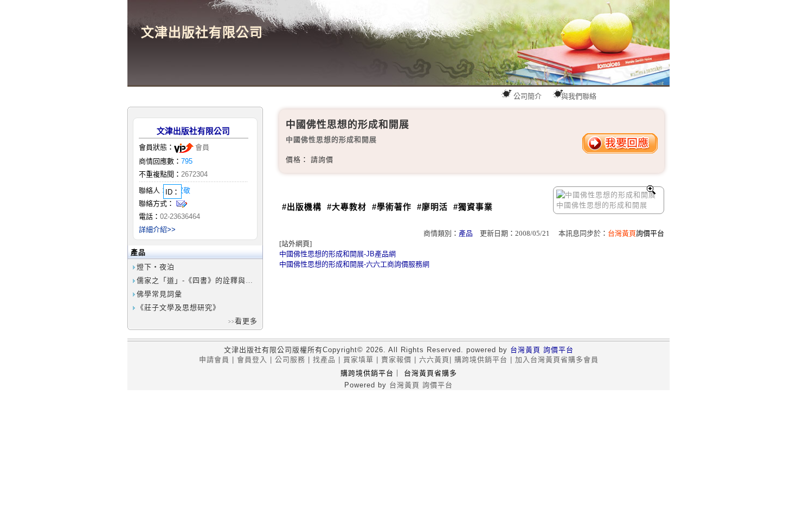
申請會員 (214, 359)
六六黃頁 (434, 359)
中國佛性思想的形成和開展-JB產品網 (337, 254)
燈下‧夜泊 (156, 267)
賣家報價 (396, 359)
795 (186, 161)
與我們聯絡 (578, 96)
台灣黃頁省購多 (430, 373)
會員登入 (252, 359)
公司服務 (290, 359)
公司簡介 (527, 96)
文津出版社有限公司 (193, 130)
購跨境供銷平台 (480, 359)
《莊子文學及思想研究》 (178, 307)
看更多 (246, 321)
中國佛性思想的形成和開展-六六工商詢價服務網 (354, 264)
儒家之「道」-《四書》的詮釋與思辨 (199, 280)
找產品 (324, 359)
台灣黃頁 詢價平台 (542, 350)
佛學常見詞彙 (159, 294)
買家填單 (358, 359)
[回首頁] (398, 42)
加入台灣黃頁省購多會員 (557, 359)
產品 (466, 233)
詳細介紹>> (157, 229)
